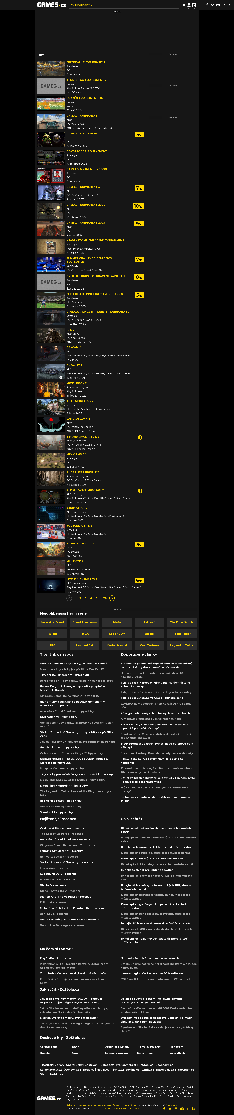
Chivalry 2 (74, 365)
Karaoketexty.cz (51, 1069)
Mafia (117, 622)
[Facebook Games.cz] (207, 5)
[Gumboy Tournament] (51, 139)
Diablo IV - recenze (53, 885)
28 (105, 598)
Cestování (91, 1065)
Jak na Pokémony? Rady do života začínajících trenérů (77, 741)
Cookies (92, 1105)
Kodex (116, 1105)
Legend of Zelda (181, 645)
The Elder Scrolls (181, 622)
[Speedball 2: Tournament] (51, 68)
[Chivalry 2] (51, 371)
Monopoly (176, 1046)
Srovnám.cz (186, 1069)
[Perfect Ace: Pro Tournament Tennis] (51, 300)
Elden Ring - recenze (54, 868)
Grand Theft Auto (85, 622)
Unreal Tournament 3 (83, 186)
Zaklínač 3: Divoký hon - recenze (62, 828)
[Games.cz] (51, 5)
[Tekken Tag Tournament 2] (51, 86)
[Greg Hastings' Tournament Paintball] (51, 282)
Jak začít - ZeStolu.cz (59, 989)
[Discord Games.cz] (218, 5)
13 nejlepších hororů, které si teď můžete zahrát (153, 858)
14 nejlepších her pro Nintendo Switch (147, 870)
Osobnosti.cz (164, 1065)
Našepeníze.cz (166, 1069)
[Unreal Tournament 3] (51, 193)
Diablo (149, 633)
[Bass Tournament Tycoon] (51, 175)
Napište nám (172, 1105)
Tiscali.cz (46, 1065)
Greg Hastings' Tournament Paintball (96, 276)
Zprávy (59, 1065)
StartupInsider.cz (52, 1074)
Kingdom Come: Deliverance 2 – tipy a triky (69, 696)
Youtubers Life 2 (79, 525)
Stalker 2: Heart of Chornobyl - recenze (67, 862)
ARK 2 (70, 329)
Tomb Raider (182, 633)
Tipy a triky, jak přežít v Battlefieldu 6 (65, 675)
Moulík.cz (102, 1069)
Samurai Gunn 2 (78, 418)
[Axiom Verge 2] (51, 514)
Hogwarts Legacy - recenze (59, 856)
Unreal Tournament (82, 115)
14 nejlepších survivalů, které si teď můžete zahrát (155, 923)
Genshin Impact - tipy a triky (59, 747)
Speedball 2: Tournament (86, 62)
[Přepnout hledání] (183, 5)
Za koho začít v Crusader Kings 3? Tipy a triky (71, 753)
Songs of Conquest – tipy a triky (62, 768)
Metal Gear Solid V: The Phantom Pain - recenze (73, 908)
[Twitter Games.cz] (212, 5)
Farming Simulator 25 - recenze (61, 850)
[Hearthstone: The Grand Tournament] (51, 246)
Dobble (45, 1053)
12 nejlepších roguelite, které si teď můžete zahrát (155, 852)
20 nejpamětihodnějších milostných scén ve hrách (155, 713)
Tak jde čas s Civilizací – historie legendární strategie (157, 692)
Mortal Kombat (117, 645)
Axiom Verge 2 (77, 508)
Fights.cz (117, 1069)
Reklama (70, 1105)
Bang (75, 1046)
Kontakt (125, 1105)
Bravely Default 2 (80, 543)
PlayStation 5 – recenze (56, 958)
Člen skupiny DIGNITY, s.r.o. (125, 1109)
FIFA (52, 645)
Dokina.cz (132, 1069)
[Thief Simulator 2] (51, 407)
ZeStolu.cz (146, 1065)
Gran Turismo (149, 645)
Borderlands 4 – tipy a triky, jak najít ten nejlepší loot (76, 680)
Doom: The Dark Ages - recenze (62, 925)
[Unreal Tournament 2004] (51, 211)
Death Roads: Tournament (87, 151)
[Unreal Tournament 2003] (51, 228)
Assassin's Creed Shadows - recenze (65, 839)
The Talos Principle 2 (83, 472)
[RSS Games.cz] (229, 5)
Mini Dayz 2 (75, 561)
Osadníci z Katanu (117, 1046)
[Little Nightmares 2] (51, 585)
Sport (70, 1065)
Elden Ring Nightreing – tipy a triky (64, 785)
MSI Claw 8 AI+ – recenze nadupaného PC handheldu (157, 979)
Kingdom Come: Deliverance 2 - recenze (68, 845)
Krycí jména (145, 1053)
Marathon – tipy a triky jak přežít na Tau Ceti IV (72, 669)
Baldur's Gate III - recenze (58, 879)
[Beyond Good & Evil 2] (51, 442)
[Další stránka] (112, 598)
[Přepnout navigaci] (188, 5)
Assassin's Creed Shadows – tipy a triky (67, 711)
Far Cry (84, 633)
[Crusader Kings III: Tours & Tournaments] (51, 317)
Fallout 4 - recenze (53, 902)
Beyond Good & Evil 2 (83, 436)
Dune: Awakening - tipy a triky (61, 806)
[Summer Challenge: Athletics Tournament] (51, 264)
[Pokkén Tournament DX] (51, 104)
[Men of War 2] (51, 460)
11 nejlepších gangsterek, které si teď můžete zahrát (157, 847)
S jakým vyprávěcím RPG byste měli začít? (69, 1017)
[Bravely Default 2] (51, 549)
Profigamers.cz (126, 1065)
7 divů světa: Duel (149, 1046)
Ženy (79, 1065)
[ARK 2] (51, 335)
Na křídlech (177, 1053)
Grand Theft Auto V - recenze (60, 891)
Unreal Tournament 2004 (86, 204)
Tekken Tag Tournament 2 (86, 80)
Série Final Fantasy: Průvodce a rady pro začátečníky (157, 753)
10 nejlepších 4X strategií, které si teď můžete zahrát (157, 864)
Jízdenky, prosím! (117, 1053)
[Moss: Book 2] (51, 389)
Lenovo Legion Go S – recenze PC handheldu (152, 973)
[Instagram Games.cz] (176, 1108)
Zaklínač (149, 622)
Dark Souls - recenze (54, 913)
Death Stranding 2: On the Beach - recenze (69, 919)
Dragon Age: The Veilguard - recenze (65, 896)
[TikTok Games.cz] (223, 5)
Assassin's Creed (52, 622)
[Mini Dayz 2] (51, 567)
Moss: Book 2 (77, 383)
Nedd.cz (88, 1069)
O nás (133, 1105)
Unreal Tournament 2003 (86, 222)
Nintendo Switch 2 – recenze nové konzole (150, 958)
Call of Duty (117, 633)
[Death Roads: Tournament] (51, 157)
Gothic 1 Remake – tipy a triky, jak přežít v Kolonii (73, 663)
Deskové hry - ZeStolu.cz (62, 1038)
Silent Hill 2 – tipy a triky (56, 812)
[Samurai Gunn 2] (51, 424)
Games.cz (107, 1065)
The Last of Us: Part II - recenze (61, 833)
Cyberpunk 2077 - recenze (58, 873)
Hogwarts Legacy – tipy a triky (61, 800)
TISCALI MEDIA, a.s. (101, 1109)
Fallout (52, 633)
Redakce (81, 1105)
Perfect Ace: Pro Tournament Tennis (95, 294)
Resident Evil (85, 645)
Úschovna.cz (72, 1069)
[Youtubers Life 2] (51, 531)
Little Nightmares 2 (82, 579)
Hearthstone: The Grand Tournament (95, 240)
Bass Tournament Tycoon (87, 169)
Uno (75, 1053)
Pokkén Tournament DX (85, 97)
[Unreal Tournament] (51, 121)
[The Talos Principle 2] (51, 478)
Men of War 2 (77, 454)
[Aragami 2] (51, 353)
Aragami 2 (74, 347)
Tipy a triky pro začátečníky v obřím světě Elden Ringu (77, 774)
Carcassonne (49, 1046)
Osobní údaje (104, 1105)
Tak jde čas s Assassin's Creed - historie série (152, 697)
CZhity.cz (147, 1069)
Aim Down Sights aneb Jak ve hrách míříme (151, 718)
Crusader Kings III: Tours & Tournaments (98, 311)
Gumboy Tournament (83, 133)
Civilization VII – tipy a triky (58, 716)
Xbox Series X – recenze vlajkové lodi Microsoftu (73, 973)
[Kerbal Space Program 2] (51, 496)
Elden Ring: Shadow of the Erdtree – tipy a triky (72, 779)
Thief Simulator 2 (80, 401)
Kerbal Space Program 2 (85, 490)
